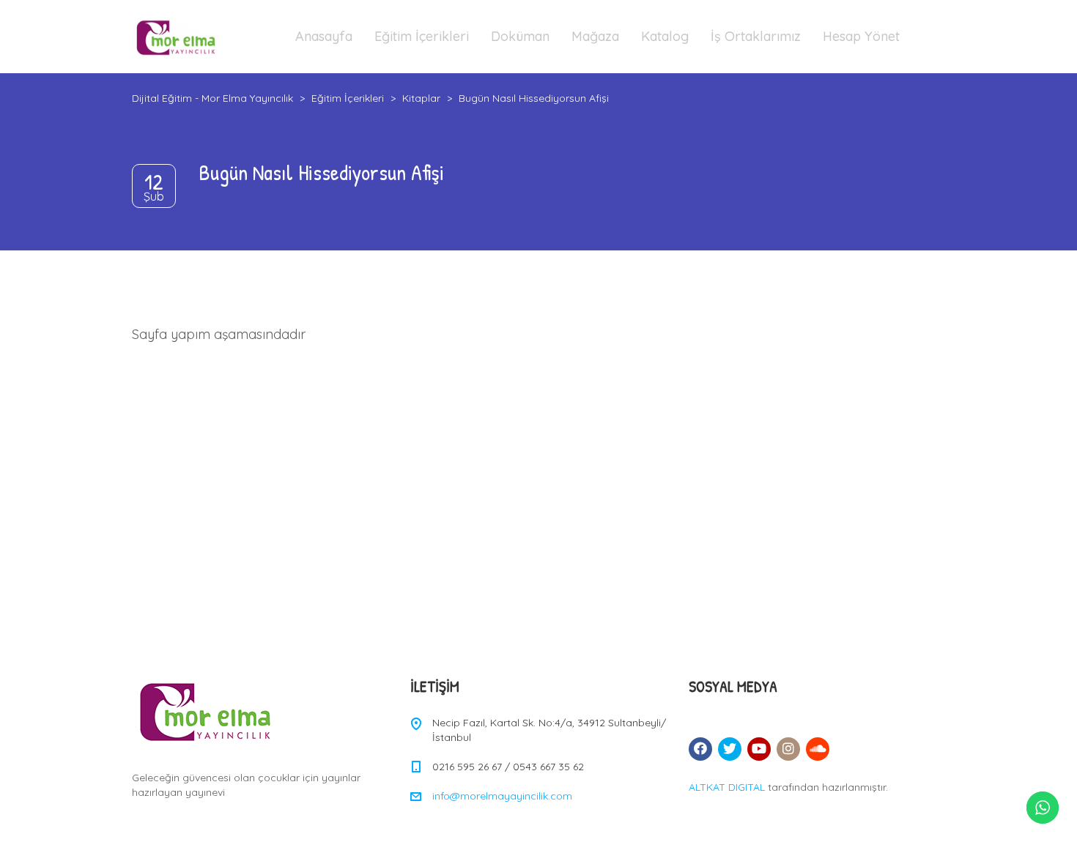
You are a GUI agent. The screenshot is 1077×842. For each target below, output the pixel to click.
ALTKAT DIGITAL (727, 787)
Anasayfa (323, 36)
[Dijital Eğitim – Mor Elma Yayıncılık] (176, 36)
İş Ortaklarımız (756, 36)
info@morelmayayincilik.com (502, 795)
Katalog (665, 36)
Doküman (520, 36)
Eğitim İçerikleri (421, 36)
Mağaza (595, 36)
